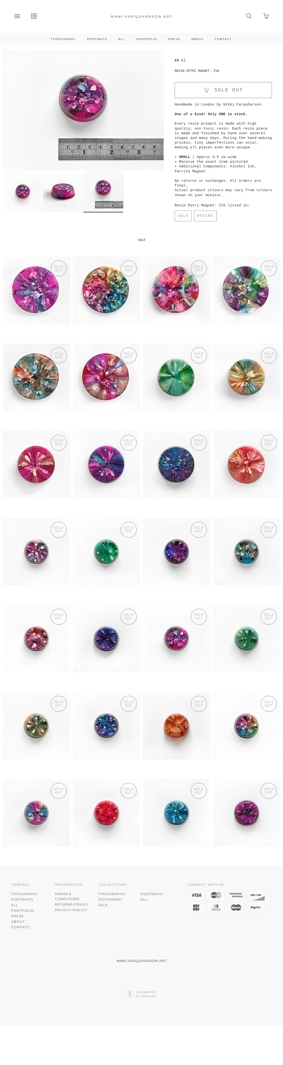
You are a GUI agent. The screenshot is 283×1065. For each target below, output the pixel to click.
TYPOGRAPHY (63, 39)
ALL (121, 39)
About (197, 39)
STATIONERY (110, 929)
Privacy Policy (71, 940)
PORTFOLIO (146, 39)
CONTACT (223, 39)
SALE (183, 216)
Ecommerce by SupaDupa (146, 1024)
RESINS (205, 216)
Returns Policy (71, 934)
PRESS (174, 39)
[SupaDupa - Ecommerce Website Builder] (129, 1025)
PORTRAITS (97, 39)
